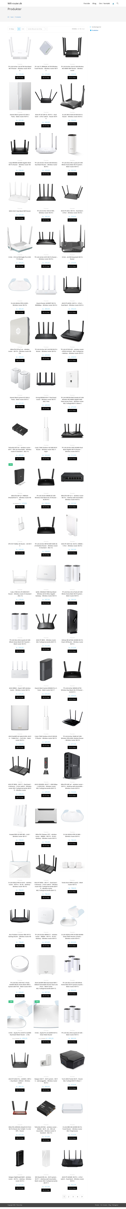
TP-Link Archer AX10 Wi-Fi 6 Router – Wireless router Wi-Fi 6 (46, 258)
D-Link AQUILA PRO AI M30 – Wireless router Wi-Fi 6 (20, 304)
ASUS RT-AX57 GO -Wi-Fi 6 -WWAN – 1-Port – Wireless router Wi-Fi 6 (72, 545)
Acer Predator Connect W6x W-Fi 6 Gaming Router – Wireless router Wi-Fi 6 (19, 936)
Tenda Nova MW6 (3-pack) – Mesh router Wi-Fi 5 (72, 883)
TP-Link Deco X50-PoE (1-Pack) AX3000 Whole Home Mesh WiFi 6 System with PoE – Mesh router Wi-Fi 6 (19, 985)
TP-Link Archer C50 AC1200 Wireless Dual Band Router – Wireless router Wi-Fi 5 (46, 164)
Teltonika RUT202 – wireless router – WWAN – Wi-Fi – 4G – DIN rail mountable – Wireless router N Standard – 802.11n (46, 1130)
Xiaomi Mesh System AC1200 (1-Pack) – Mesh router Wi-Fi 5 (20, 115)
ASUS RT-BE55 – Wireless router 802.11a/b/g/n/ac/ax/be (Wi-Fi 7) (46, 641)
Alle (83, 29)
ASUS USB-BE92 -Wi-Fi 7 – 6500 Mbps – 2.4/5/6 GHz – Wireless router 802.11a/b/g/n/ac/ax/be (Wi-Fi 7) (46, 786)
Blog (110, 1205)
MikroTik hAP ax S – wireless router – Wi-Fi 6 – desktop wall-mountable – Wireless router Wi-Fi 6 (72, 497)
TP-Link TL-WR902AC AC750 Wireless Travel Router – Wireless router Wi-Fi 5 (46, 68)
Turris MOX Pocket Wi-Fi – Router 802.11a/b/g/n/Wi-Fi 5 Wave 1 (72, 1080)
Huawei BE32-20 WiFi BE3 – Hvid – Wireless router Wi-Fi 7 (19, 835)
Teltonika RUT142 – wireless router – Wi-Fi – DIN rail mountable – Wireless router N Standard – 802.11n (19, 449)
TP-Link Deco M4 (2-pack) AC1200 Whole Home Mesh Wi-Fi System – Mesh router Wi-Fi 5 (20, 642)
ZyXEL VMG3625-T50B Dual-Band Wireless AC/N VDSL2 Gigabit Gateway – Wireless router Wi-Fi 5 (46, 594)
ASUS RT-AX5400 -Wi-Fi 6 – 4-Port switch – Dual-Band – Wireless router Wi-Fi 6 (72, 1179)
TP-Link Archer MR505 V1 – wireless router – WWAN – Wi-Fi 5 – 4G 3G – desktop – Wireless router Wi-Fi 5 (46, 936)
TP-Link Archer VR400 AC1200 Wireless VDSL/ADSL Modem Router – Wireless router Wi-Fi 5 (72, 738)
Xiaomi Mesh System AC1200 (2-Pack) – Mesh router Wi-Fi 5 (20, 398)
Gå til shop (20, 77)
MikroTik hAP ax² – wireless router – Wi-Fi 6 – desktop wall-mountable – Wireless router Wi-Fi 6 (72, 786)
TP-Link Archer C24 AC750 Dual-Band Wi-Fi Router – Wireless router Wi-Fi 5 (19, 68)
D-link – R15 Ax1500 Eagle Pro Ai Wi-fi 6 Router (20, 258)
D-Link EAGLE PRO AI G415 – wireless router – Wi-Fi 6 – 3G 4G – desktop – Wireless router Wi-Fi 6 (19, 884)
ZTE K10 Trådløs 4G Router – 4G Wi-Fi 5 (19, 545)
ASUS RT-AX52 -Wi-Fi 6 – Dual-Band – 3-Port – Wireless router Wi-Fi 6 (72, 212)
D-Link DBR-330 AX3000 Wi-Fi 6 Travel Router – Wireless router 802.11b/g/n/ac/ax (72, 1129)
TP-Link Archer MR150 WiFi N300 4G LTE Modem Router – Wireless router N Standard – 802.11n (46, 546)
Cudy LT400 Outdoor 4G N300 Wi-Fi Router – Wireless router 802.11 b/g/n (46, 449)
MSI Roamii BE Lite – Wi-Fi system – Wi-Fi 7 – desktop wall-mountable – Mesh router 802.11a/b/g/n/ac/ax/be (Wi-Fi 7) (46, 1180)
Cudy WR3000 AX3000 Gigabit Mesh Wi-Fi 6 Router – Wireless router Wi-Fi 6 (20, 164)
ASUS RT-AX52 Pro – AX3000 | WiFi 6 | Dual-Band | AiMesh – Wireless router (20, 1081)
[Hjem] (8, 17)
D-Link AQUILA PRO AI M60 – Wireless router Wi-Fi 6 (72, 835)
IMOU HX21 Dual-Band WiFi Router (20, 211)
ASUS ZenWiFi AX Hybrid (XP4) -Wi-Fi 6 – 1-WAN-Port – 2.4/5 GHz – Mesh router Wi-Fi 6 (20, 738)
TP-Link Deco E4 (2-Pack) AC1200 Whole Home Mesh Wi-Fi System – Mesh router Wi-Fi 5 (72, 594)
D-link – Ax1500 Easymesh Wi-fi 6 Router (72, 258)
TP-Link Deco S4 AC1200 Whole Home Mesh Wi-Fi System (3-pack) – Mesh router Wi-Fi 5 (72, 984)
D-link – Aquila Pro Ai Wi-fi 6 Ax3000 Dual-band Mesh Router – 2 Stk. (20, 1034)
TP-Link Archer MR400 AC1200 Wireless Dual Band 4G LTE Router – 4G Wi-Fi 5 (46, 497)
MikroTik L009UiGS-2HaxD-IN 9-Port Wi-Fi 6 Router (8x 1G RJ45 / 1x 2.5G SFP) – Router (20, 1129)
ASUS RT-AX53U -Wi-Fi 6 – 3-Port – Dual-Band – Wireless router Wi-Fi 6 (72, 304)
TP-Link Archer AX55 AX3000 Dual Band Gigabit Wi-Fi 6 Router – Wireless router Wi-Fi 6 (72, 449)
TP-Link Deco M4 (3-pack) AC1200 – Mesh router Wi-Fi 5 (72, 1034)
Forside (97, 1205)
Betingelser (115, 1205)
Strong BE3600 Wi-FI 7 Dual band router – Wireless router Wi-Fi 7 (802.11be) (46, 399)
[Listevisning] (23, 29)
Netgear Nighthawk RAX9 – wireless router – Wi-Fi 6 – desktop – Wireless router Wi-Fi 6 (19, 1179)
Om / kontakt (103, 1205)
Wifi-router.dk (15, 3)
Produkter (18, 17)
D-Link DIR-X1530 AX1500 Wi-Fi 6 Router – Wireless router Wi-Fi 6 (72, 115)
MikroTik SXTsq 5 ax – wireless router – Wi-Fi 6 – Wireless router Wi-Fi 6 (19, 351)
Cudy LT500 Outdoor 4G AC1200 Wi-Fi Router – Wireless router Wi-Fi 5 (46, 737)
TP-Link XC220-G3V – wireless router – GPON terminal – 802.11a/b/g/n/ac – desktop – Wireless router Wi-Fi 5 (72, 351)
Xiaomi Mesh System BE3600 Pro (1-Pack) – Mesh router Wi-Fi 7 (46, 689)
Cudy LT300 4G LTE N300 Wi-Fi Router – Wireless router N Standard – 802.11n (19, 594)
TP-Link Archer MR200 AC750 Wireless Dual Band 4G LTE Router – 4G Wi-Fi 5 (72, 690)
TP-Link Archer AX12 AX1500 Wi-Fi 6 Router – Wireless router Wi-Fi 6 (46, 350)
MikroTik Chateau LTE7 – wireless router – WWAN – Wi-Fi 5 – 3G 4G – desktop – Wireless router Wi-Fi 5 (46, 836)
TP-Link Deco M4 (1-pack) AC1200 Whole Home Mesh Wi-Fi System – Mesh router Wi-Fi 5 (72, 164)
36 (78, 29)
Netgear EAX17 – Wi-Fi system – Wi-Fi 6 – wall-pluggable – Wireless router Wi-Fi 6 (46, 1081)
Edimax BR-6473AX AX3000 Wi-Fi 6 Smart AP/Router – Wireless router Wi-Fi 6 (72, 642)
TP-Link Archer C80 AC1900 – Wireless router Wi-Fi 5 (46, 212)
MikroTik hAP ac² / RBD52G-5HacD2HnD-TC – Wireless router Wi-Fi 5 (19, 497)
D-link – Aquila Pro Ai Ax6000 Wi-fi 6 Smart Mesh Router (46, 1034)
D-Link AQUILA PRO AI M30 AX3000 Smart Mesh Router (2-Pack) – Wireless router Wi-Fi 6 (72, 936)
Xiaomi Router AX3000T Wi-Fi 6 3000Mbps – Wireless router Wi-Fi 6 (46, 304)
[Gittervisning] (18, 29)
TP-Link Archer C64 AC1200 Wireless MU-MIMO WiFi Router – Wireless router (72, 68)
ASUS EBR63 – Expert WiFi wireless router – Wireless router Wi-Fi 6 (20, 689)
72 (80, 29)
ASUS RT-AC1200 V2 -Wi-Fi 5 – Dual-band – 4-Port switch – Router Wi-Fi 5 (46, 116)
